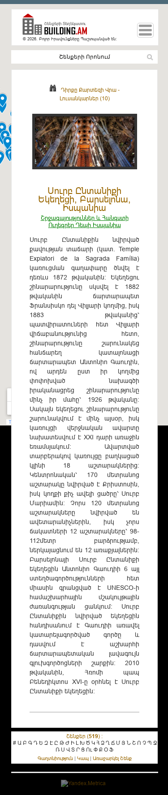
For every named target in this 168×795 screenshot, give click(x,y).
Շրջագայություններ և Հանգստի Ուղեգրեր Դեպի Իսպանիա (85, 221)
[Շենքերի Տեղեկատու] (58, 28)
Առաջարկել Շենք (112, 758)
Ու (89, 749)
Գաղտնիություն (55, 758)
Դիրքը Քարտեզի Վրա (88, 89)
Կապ (83, 758)
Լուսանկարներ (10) (85, 98)
